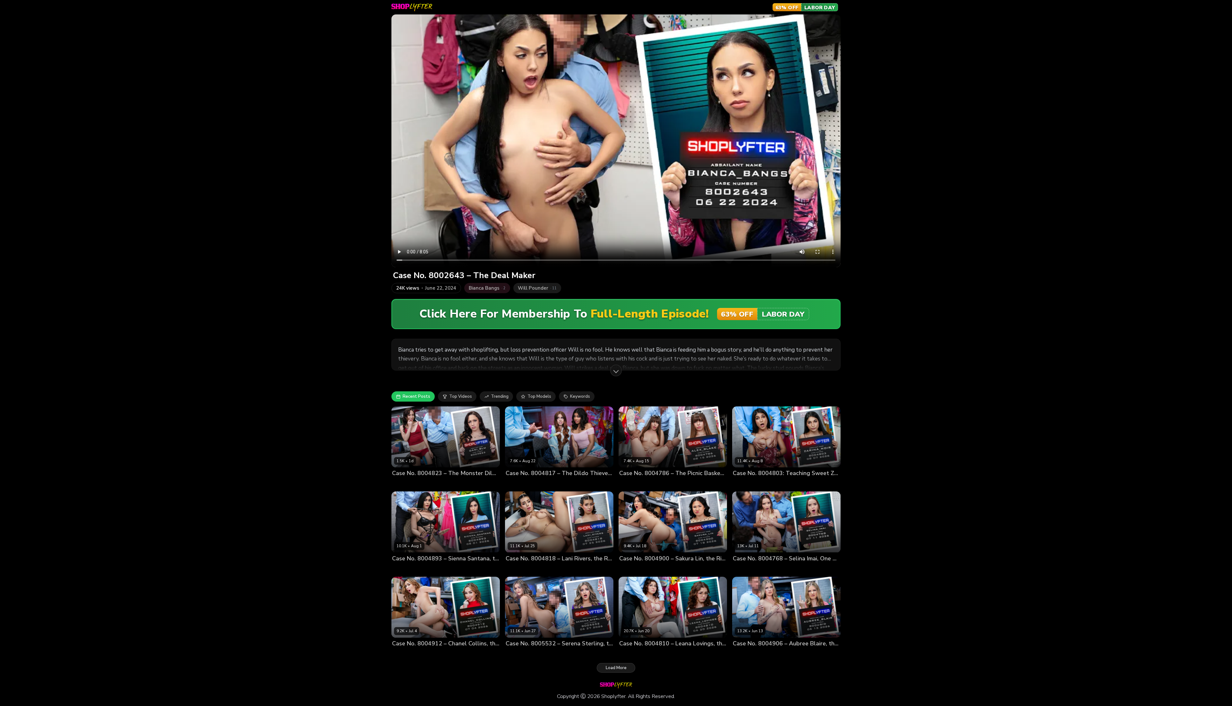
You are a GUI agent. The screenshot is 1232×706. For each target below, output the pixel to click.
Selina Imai (744, 569)
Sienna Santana (408, 569)
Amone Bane (771, 484)
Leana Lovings (633, 654)
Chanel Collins (407, 654)
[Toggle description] (616, 370)
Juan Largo (654, 569)
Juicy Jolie (541, 484)
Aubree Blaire (747, 654)
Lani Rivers (517, 569)
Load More (616, 668)
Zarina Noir (744, 484)
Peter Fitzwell (426, 484)
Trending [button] (500, 396)
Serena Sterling (522, 654)
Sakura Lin (630, 569)
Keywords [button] (580, 396)
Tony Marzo (679, 569)
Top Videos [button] (460, 396)
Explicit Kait (517, 484)
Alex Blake (630, 484)
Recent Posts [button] (416, 396)
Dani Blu (400, 484)
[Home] (411, 7)
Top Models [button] (539, 396)
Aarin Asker (769, 569)
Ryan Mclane (440, 569)
